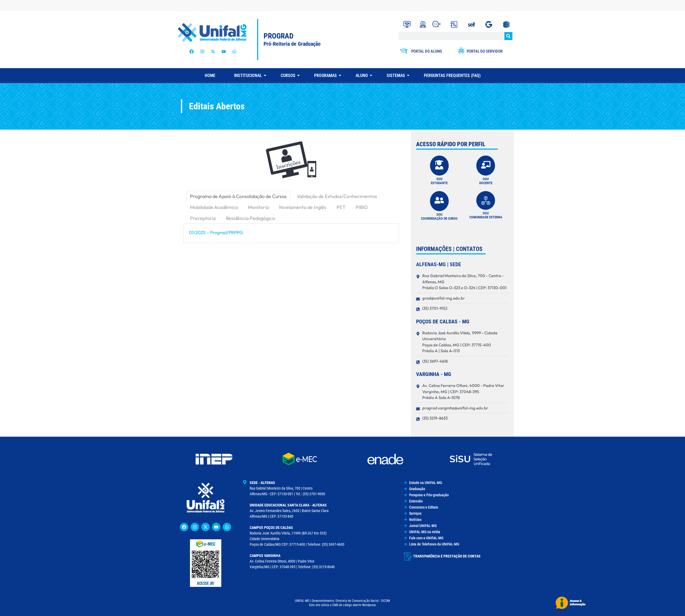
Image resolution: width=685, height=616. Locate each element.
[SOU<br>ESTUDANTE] (439, 166)
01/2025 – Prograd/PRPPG (216, 232)
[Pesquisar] (508, 36)
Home (210, 75)
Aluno (362, 75)
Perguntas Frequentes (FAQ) (452, 75)
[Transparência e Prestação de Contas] (408, 556)
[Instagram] (202, 51)
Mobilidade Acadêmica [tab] (214, 207)
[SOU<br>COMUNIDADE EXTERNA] (485, 200)
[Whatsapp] (234, 51)
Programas (325, 75)
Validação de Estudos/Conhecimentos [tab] (337, 196)
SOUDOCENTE (485, 181)
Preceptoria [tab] (203, 218)
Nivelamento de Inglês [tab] (302, 207)
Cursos (288, 75)
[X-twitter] (213, 51)
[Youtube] (223, 51)
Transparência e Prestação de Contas (447, 556)
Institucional (248, 75)
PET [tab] (341, 207)
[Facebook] (191, 51)
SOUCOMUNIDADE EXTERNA (485, 215)
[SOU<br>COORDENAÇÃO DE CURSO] (439, 201)
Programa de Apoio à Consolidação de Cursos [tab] (238, 196)
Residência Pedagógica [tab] (250, 218)
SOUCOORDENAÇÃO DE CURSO (439, 216)
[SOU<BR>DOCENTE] (485, 166)
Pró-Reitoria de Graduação (292, 44)
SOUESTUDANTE (439, 181)
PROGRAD (279, 36)
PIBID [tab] (362, 207)
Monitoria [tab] (258, 207)
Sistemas (396, 75)
